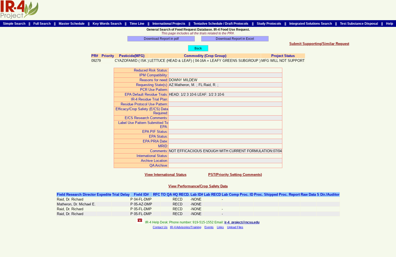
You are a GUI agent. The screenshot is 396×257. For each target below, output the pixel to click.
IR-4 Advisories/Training (185, 227)
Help (389, 24)
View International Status (165, 175)
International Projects (169, 24)
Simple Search (14, 24)
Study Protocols (269, 24)
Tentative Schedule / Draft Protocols (221, 24)
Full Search (42, 24)
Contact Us (160, 227)
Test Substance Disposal (359, 24)
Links (220, 227)
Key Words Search (107, 24)
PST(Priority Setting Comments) (235, 175)
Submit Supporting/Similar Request (319, 44)
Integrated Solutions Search (311, 24)
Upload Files (235, 227)
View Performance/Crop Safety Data (198, 186)
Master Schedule (71, 24)
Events (209, 227)
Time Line (137, 24)
